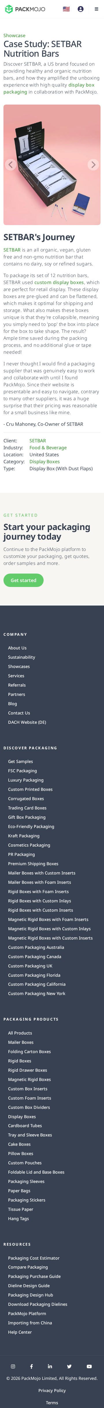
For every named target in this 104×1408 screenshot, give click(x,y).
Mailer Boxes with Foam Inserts (39, 882)
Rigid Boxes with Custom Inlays (39, 901)
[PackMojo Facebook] (31, 1366)
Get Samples (20, 761)
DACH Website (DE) (27, 722)
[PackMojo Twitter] (69, 1366)
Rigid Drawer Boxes (27, 1070)
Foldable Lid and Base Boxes (36, 1172)
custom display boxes (59, 282)
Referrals (17, 685)
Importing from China (30, 1323)
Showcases (19, 666)
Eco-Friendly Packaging (31, 826)
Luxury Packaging (26, 780)
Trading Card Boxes (27, 808)
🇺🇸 (66, 9)
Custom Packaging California (37, 984)
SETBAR (12, 250)
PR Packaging (21, 854)
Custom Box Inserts (27, 1088)
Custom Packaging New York (36, 993)
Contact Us (19, 713)
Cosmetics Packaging (29, 845)
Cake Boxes (19, 1144)
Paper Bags (19, 1190)
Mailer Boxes (21, 1042)
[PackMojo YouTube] (89, 1366)
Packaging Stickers (26, 1200)
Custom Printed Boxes (30, 789)
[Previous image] (10, 164)
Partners (16, 694)
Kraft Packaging (24, 835)
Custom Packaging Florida (34, 975)
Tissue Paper (20, 1209)
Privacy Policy (52, 1390)
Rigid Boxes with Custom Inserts (40, 910)
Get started (23, 580)
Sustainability (21, 657)
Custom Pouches (25, 1162)
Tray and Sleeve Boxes (30, 1135)
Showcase (14, 35)
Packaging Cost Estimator (34, 1258)
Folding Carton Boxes (29, 1051)
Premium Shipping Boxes (33, 863)
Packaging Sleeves (26, 1181)
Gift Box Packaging (27, 817)
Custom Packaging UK (30, 966)
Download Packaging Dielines (37, 1304)
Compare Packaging (28, 1267)
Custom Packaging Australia (36, 947)
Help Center (20, 1332)
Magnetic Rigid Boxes (29, 1079)
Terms (52, 1402)
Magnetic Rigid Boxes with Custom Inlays (49, 928)
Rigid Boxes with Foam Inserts (38, 891)
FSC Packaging (22, 770)
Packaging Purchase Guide (34, 1276)
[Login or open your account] (80, 9)
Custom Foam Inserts (29, 1098)
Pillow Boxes (20, 1153)
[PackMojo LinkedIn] (50, 1366)
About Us (17, 648)
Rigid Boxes (19, 1061)
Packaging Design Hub (30, 1295)
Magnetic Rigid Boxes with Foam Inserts (48, 919)
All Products (20, 1033)
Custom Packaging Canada (34, 956)
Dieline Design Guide (29, 1285)
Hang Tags (18, 1218)
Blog (12, 703)
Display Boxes (44, 461)
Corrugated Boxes (26, 798)
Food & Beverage (48, 447)
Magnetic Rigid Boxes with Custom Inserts (50, 938)
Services (16, 675)
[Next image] (93, 164)
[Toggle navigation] (96, 9)
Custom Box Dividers (29, 1107)
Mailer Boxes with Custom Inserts (41, 873)
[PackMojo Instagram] (13, 1366)
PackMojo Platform (27, 1313)
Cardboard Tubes (25, 1125)
